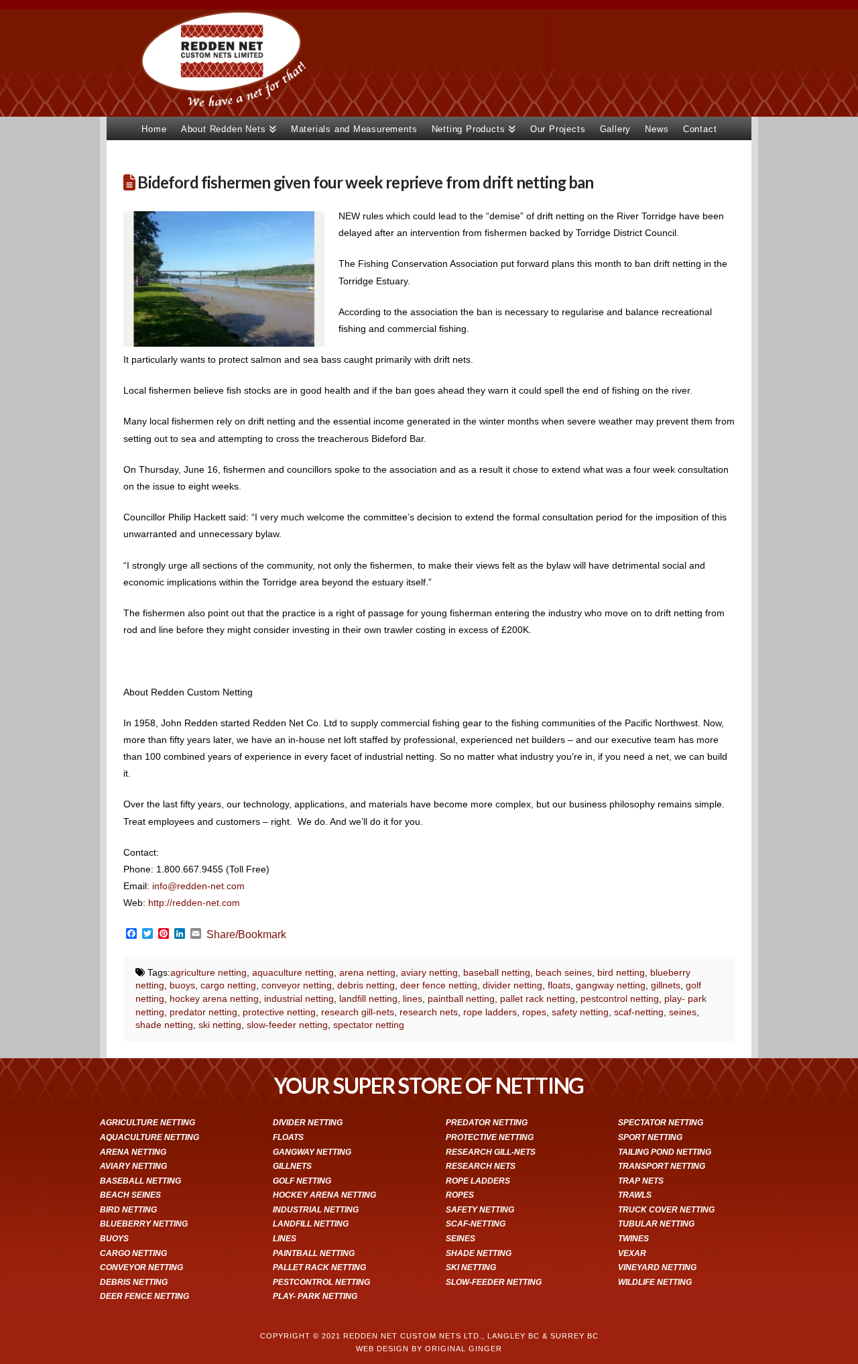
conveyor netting (296, 985)
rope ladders (490, 1012)
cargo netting (228, 985)
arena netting (367, 972)
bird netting (621, 972)
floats (559, 985)
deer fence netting (438, 985)
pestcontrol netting (619, 998)
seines (682, 1012)
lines (412, 998)
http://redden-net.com (194, 902)
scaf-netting (639, 1012)
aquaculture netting (293, 972)
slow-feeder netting (287, 1024)
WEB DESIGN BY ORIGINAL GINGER (429, 1349)
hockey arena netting (214, 998)
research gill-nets (357, 1012)
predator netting (203, 1012)
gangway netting (611, 985)
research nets (429, 1012)
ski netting (219, 1024)
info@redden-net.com (198, 885)
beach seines (564, 972)
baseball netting (496, 972)
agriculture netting (208, 972)
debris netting (366, 985)
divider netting (512, 985)
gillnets (665, 985)
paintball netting (461, 998)
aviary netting (429, 972)
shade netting (164, 1024)
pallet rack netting (537, 998)
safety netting (580, 1012)
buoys (182, 985)
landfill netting (368, 998)
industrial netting (299, 998)
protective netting (279, 1012)
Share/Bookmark (246, 934)
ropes (534, 1012)
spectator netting (368, 1024)
